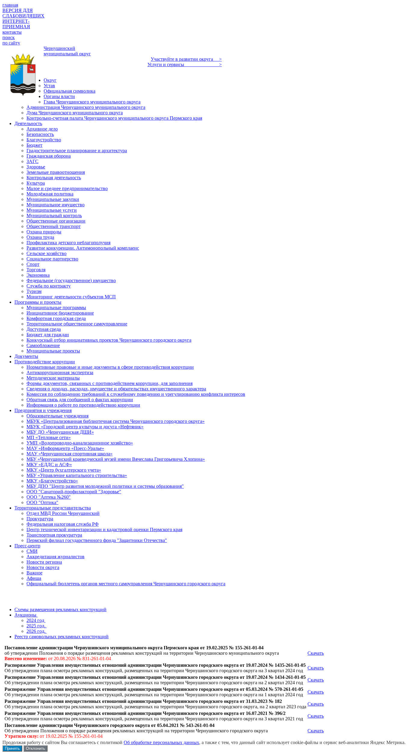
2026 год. (36, 631)
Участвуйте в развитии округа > (186, 59)
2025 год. (36, 625)
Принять (12, 748)
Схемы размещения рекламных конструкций (60, 609)
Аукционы (26, 614)
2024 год (35, 620)
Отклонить (35, 748)
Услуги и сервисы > (184, 64)
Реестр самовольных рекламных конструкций (61, 636)
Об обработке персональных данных (161, 742)
